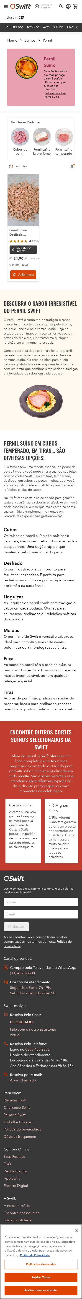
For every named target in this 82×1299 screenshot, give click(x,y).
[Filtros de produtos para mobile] (72, 166)
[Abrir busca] (61, 6)
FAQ (7, 1163)
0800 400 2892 (37, 1049)
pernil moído (19, 636)
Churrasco (14, 27)
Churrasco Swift (17, 1107)
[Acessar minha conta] (68, 6)
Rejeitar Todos (41, 1277)
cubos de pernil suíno (27, 535)
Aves (46, 27)
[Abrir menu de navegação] (6, 6)
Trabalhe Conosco (19, 1122)
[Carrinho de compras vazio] (75, 6)
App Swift (12, 1178)
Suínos (58, 27)
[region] (41, 1262)
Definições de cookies (41, 1264)
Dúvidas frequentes (20, 1136)
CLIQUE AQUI (22, 1022)
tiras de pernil (20, 698)
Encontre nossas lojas (21, 1212)
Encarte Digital (16, 1185)
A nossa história (17, 1205)
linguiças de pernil (24, 602)
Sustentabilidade (17, 1220)
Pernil (47, 40)
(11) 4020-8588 (22, 973)
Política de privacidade (22, 1129)
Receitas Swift (15, 1100)
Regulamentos (16, 1171)
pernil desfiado (21, 569)
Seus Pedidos (15, 1156)
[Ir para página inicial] (20, 6)
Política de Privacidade (35, 1255)
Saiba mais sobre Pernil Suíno (55, 95)
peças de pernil (22, 664)
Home (12, 40)
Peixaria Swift (15, 1114)
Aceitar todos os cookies (41, 1290)
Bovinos (33, 27)
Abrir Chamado (23, 1080)
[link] (14, 17)
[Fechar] (77, 1231)
